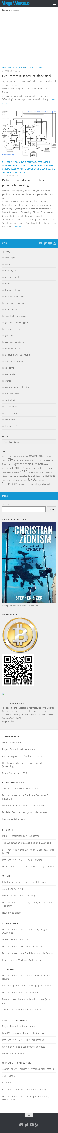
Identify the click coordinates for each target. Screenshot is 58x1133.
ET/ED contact (19, 165)
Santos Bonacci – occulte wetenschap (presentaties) (28, 1068)
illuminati (37, 464)
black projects (9, 162)
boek (51, 456)
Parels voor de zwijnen (13, 1053)
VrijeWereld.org (24, 484)
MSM (4, 472)
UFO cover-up (11, 406)
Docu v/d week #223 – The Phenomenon (23, 1039)
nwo (34, 472)
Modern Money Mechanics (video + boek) (22, 960)
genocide (11, 464)
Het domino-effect (11, 912)
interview (7, 468)
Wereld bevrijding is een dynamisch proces (23, 1046)
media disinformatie (13, 348)
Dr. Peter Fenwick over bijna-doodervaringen (25, 812)
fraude (5, 464)
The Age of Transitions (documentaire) (21, 1009)
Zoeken (5, 505)
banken (25, 456)
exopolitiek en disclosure (15, 316)
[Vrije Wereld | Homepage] (20, 3)
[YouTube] (49, 243)
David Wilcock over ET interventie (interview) (24, 1033)
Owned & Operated (12, 742)
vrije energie (19, 172)
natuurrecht (15, 472)
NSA (30, 472)
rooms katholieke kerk (27, 476)
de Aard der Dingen (13, 290)
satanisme (50, 475)
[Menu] (54, 3)
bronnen (8, 283)
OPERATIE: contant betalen (15, 939)
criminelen (31, 460)
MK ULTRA (48, 468)
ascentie (8, 264)
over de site (10, 374)
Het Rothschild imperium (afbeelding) (26, 76)
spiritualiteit (10, 400)
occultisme (9, 368)
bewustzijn (34, 455)
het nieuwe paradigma (14, 342)
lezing (28, 468)
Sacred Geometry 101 (13, 888)
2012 (4, 456)
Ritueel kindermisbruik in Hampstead (20, 835)
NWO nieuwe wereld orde (16, 361)
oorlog (38, 472)
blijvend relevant (27, 162)
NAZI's (23, 472)
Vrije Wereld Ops (12, 426)
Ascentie (6, 1082)
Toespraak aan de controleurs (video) (20, 788)
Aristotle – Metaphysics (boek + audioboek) (24, 1089)
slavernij (5, 480)
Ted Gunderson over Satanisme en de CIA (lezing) (26, 842)
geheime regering (34, 68)
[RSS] (54, 243)
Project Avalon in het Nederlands (18, 749)
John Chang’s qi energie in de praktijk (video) (24, 882)
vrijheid (33, 484)
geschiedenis (23, 464)
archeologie (10, 257)
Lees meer (18, 226)
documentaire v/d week (15, 296)
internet (46, 464)
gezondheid (10, 335)
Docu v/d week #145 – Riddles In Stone (22, 859)
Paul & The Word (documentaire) (18, 895)
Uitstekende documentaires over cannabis (23, 805)
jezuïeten (18, 468)
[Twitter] (45, 243)
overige (8, 381)
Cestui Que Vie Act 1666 (14, 773)
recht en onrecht (12, 394)
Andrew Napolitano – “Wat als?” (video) (22, 756)
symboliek (13, 480)
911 (7, 456)
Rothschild (40, 476)
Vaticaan (9, 483)
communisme (20, 460)
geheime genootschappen (40, 165)
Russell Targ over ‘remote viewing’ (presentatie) (26, 985)
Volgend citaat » (9, 721)
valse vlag (42, 480)
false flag (49, 460)
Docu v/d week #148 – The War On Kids (22, 946)
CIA (10, 459)
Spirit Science (9, 1075)
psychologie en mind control (35, 169)
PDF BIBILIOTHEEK (32, 605)
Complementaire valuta (13, 819)
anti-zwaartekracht (16, 456)
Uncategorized (11, 413)
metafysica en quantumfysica (17, 355)
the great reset (22, 480)
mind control (37, 468)
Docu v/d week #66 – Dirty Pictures (20, 992)
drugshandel (42, 460)
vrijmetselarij (43, 484)
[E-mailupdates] (40, 243)
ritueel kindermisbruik (10, 476)
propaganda (46, 472)
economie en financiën (13, 68)
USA (36, 480)
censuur (4, 460)
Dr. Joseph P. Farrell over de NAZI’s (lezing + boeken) (28, 866)
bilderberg (44, 456)
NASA (9, 472)
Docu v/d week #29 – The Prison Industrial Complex (28, 953)
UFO (31, 479)
